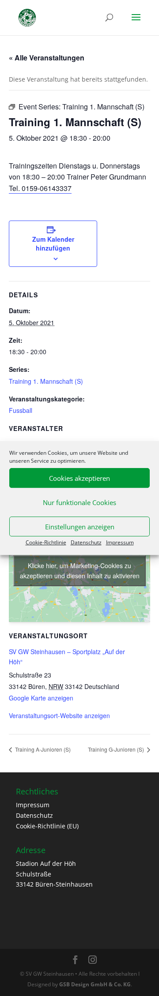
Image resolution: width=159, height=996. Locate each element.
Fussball (20, 410)
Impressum (120, 542)
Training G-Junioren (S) (116, 749)
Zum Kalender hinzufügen (53, 243)
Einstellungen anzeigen (79, 526)
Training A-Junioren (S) (42, 749)
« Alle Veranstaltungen (46, 57)
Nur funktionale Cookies (79, 502)
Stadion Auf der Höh (46, 863)
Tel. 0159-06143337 (40, 188)
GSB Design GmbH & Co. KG (95, 984)
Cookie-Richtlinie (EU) (47, 826)
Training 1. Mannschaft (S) (46, 381)
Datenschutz (86, 542)
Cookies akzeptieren (79, 478)
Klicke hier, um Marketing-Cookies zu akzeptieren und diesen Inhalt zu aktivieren (80, 570)
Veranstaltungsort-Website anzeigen (59, 715)
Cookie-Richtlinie (46, 542)
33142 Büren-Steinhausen (54, 884)
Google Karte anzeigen (41, 697)
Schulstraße (33, 874)
